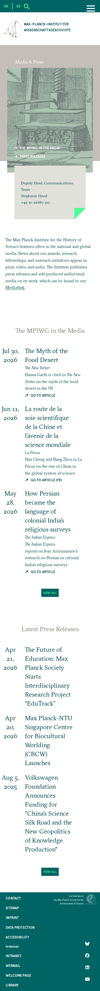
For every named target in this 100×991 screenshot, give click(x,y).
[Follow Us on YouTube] (87, 979)
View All (50, 593)
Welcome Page (18, 975)
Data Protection (20, 927)
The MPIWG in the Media (40, 147)
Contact (13, 898)
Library (12, 985)
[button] (50, 192)
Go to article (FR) (46, 479)
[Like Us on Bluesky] (87, 943)
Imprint (12, 917)
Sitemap (12, 907)
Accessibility (17, 937)
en (6, 6)
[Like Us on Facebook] (87, 955)
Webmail (13, 965)
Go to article (43, 395)
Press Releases (32, 156)
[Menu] (90, 9)
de (18, 6)
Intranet (13, 955)
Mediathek (15, 287)
